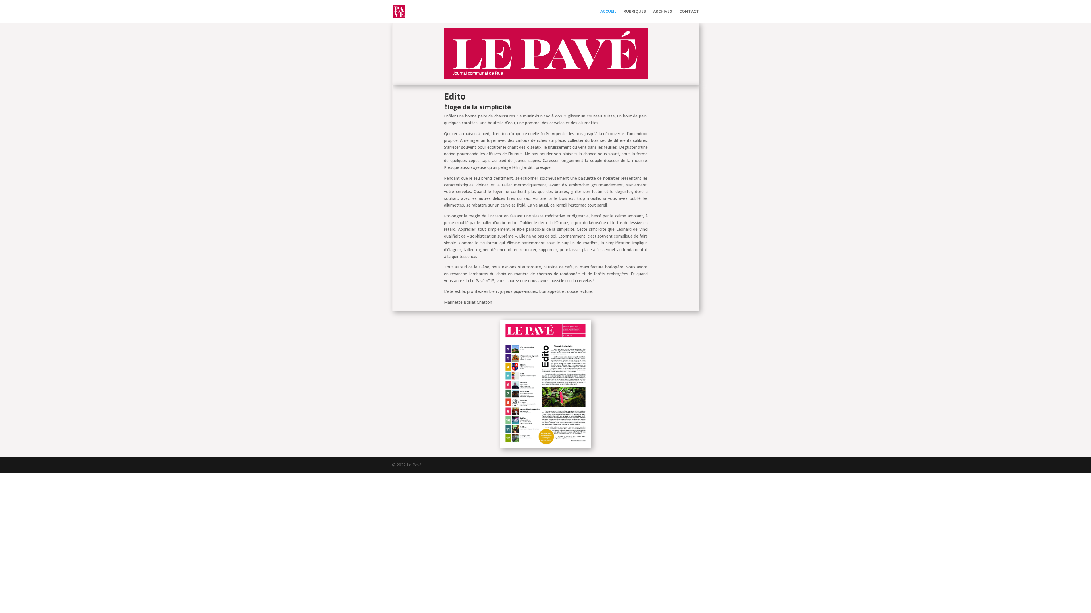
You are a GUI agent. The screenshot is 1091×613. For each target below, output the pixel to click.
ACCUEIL (608, 11)
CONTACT (689, 11)
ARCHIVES (662, 11)
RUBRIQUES (635, 11)
